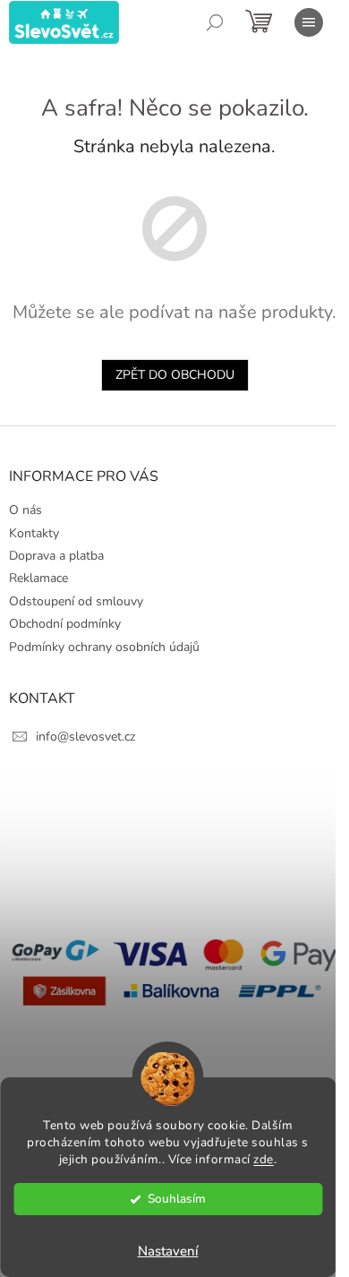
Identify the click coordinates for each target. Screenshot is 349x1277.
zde (263, 1159)
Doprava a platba (56, 555)
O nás (25, 510)
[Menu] (309, 22)
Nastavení (168, 1251)
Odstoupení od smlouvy (76, 601)
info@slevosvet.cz (85, 736)
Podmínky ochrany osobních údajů (104, 647)
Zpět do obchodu (174, 374)
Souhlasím (177, 1198)
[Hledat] (215, 22)
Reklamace (38, 578)
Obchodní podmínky (65, 623)
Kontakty (34, 533)
